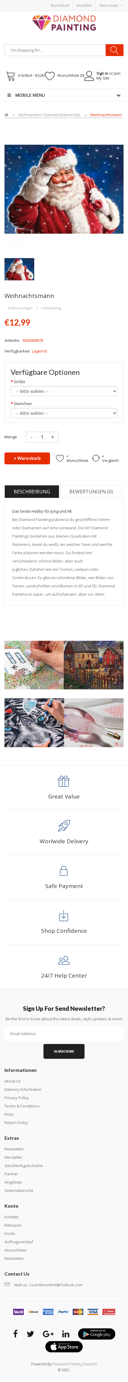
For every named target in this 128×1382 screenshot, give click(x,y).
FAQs (9, 1114)
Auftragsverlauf (18, 1241)
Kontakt (11, 1217)
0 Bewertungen (20, 308)
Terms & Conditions (22, 1106)
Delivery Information (22, 1089)
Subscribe (64, 1051)
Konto (9, 1233)
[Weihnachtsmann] (19, 268)
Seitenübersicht (18, 1190)
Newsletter (14, 1149)
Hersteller (13, 1157)
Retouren (12, 1225)
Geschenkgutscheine (23, 1165)
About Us (12, 1081)
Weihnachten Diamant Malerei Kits (49, 114)
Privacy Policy (16, 1097)
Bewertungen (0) (91, 491)
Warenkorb (60, 5)
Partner (11, 1174)
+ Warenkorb (27, 458)
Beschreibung (32, 491)
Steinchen (23, 403)
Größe (19, 381)
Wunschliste (15, 1250)
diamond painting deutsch (74, 1364)
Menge (10, 436)
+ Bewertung (51, 308)
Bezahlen (84, 5)
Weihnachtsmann (106, 114)
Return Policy (16, 1122)
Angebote (13, 1182)
